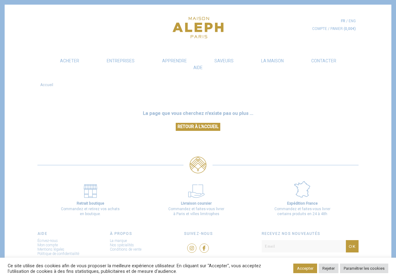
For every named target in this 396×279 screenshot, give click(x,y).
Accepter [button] (305, 268)
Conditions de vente (125, 249)
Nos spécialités (122, 245)
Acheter (69, 60)
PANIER (343, 29)
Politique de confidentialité (58, 254)
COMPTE (319, 29)
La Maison (272, 60)
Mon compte (47, 245)
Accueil (46, 85)
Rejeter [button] (328, 268)
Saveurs (224, 60)
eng (352, 21)
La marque (118, 241)
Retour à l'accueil (198, 126)
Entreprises (121, 60)
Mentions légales (50, 249)
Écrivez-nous (47, 241)
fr (343, 21)
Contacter (323, 60)
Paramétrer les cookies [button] (364, 268)
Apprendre (174, 60)
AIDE (198, 67)
